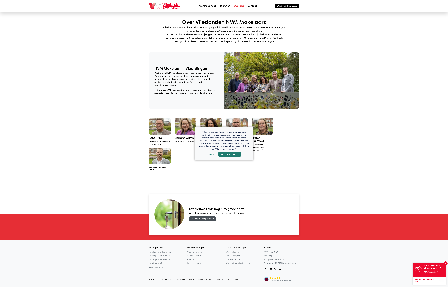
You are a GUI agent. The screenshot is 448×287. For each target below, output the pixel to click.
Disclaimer (168, 279)
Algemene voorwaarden (198, 279)
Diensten (225, 5)
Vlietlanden (165, 6)
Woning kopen (232, 252)
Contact (252, 5)
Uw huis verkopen (196, 247)
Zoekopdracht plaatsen (202, 218)
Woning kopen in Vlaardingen (239, 263)
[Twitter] (281, 269)
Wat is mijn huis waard (287, 6)
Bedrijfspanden (156, 267)
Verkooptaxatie (194, 255)
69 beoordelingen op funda (280, 280)
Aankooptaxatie (233, 259)
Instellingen (211, 154)
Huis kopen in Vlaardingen (160, 252)
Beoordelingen (194, 263)
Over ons (239, 5)
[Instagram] (276, 269)
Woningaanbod (207, 5)
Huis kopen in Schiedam (159, 255)
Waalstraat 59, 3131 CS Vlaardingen (280, 263)
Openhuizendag (214, 279)
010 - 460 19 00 (271, 252)
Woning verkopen (195, 252)
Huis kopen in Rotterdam (160, 259)
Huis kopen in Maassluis (159, 263)
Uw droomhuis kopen (236, 247)
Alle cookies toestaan (229, 154)
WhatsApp (269, 255)
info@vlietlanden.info (274, 259)
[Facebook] (266, 269)
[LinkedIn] (271, 269)
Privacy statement (180, 279)
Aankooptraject (233, 255)
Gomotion (235, 279)
